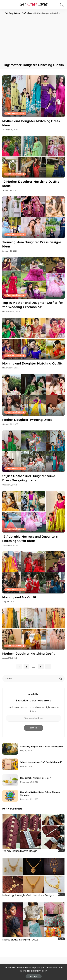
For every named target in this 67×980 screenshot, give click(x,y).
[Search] (61, 4)
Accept (33, 976)
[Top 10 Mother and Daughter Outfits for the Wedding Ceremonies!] (33, 278)
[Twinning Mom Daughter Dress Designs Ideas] (33, 217)
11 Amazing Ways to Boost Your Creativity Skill (41, 746)
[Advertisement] (33, 38)
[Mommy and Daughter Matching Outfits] (33, 338)
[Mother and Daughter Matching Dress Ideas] (33, 96)
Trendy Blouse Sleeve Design (19, 851)
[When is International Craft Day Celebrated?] (10, 764)
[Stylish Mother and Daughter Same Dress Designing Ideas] (33, 451)
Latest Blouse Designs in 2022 (20, 939)
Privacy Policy (40, 970)
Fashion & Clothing (15, 113)
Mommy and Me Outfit (19, 597)
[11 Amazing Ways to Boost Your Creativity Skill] (10, 749)
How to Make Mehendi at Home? (35, 778)
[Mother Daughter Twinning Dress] (33, 395)
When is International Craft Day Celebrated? (41, 762)
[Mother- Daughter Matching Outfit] (33, 628)
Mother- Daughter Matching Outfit (28, 653)
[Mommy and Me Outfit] (33, 572)
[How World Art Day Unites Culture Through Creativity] (10, 796)
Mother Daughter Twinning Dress (27, 420)
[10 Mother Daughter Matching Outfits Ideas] (33, 157)
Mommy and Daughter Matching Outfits (32, 363)
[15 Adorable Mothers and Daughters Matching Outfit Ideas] (33, 511)
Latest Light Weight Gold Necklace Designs (28, 895)
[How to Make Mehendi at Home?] (10, 780)
